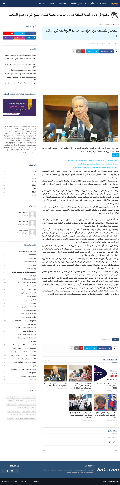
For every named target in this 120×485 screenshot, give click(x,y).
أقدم (44, 450)
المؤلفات (19, 365)
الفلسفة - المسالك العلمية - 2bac (19, 344)
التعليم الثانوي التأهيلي (19, 292)
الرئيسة (36, 481)
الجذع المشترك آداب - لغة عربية (19, 320)
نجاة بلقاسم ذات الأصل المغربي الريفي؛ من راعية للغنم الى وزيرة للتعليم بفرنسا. (106, 415)
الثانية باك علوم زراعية (19, 317)
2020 (19, 178)
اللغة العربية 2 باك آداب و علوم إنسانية (19, 355)
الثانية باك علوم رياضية (19, 313)
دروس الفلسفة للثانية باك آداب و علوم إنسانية (20, 55)
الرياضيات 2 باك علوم (19, 331)
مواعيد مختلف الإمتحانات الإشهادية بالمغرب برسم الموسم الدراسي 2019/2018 (91, 160)
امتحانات (11, 418)
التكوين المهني (19, 299)
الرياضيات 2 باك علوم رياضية (19, 334)
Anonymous (23, 212)
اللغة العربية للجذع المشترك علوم (19, 362)
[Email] (78, 51)
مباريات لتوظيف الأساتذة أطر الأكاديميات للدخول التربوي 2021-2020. (95, 167)
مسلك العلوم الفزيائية (19, 376)
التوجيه (19, 303)
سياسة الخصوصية (25, 481)
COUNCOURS (19, 258)
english (19, 265)
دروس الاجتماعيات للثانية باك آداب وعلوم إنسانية (20, 82)
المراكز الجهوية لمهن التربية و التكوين (19, 369)
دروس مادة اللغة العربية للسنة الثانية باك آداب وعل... (20, 65)
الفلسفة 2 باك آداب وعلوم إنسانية (19, 348)
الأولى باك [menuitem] (90, 3)
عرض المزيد (47, 360)
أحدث (116, 450)
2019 (19, 181)
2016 (19, 192)
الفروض (19, 341)
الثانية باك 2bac (22, 407)
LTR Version (5, 481)
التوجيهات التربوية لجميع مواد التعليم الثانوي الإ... (20, 73)
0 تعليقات (93, 43)
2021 (19, 174)
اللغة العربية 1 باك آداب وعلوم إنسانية (19, 352)
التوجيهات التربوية (19, 310)
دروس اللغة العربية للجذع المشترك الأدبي (22, 70)
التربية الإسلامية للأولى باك (19, 282)
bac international (19, 261)
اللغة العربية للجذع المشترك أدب (19, 358)
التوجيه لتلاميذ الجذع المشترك (19, 306)
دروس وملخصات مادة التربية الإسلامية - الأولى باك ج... (20, 59)
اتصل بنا (14, 481)
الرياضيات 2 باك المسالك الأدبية (19, 327)
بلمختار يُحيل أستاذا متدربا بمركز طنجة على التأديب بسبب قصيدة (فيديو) (81, 415)
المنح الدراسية (19, 372)
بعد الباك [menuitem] (41, 3)
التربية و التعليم (102, 24)
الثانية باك (31, 407)
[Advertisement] (80, 75)
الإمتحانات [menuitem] (62, 3)
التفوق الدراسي (19, 296)
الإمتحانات (19, 275)
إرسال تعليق (113, 441)
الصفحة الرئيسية (113, 24)
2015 (19, 195)
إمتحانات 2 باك (19, 268)
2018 (19, 185)
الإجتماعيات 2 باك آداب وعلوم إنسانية (19, 272)
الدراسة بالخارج (19, 324)
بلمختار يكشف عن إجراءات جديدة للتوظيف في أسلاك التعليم (97, 164)
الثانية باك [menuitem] (102, 3)
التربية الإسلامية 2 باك (19, 279)
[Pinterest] (83, 51)
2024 (19, 171)
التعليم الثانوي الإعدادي (19, 289)
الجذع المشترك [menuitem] (76, 3)
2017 (19, 188)
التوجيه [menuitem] (51, 3)
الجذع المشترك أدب (29, 414)
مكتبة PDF (19, 379)
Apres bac (19, 254)
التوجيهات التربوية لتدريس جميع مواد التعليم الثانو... (21, 78)
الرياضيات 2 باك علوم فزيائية (19, 338)
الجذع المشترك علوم (16, 414)
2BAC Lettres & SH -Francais (19, 251)
